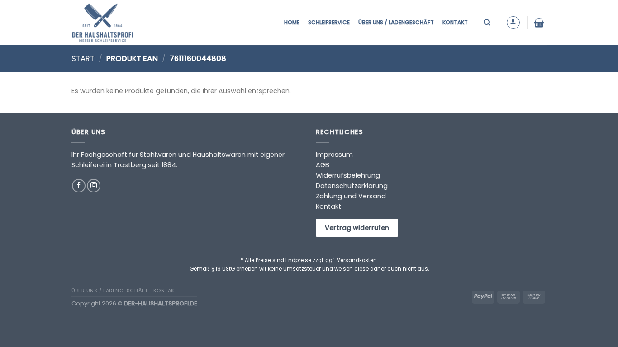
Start (83, 58)
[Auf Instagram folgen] (93, 185)
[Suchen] (488, 22)
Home (291, 22)
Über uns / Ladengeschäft (396, 22)
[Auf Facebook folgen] (79, 185)
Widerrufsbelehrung (348, 175)
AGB (322, 164)
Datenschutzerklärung (352, 185)
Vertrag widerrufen (357, 227)
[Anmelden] (513, 22)
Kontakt (455, 22)
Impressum (334, 154)
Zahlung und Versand (351, 196)
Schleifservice (329, 22)
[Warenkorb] (540, 23)
